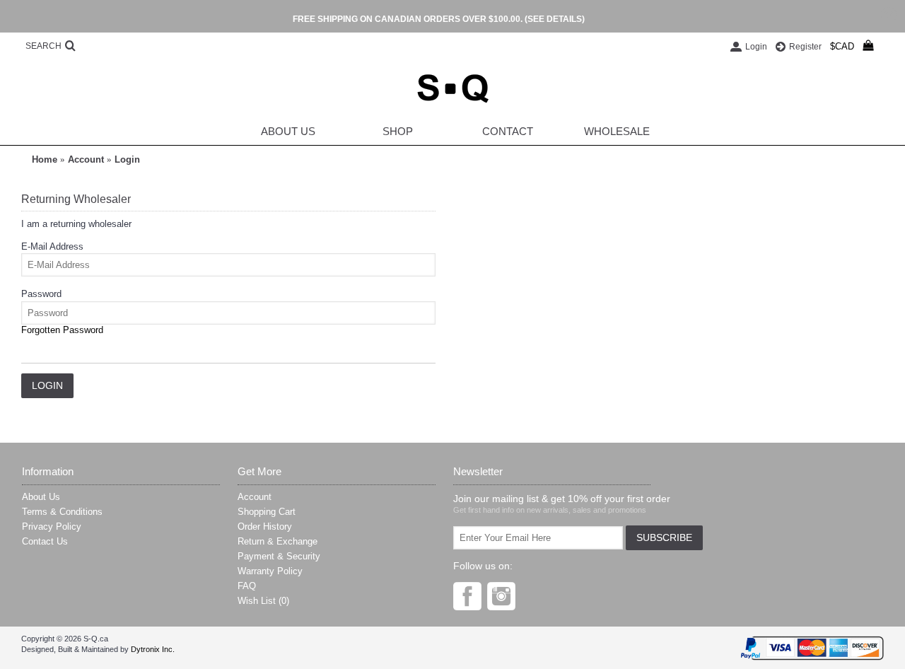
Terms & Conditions (62, 511)
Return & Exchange (277, 541)
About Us (41, 496)
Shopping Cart (267, 511)
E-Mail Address (52, 246)
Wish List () (263, 600)
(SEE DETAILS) (555, 19)
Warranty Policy (270, 571)
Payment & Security (279, 556)
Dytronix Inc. (153, 649)
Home (44, 159)
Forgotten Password (62, 330)
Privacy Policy (51, 526)
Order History (265, 526)
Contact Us (45, 541)
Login (127, 159)
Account (86, 159)
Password (41, 294)
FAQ (247, 586)
